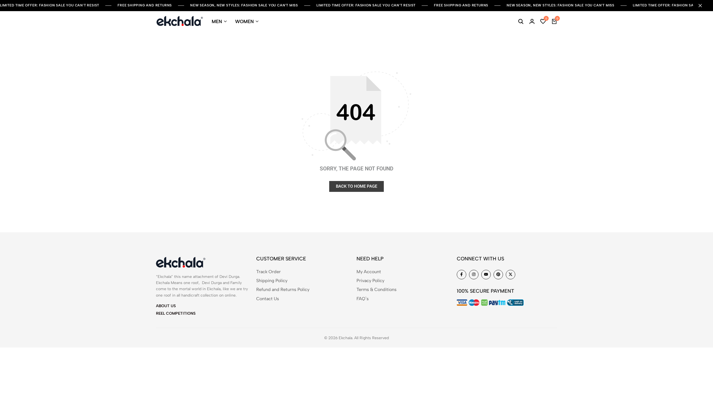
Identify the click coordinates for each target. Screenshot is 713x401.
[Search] (520, 21)
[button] (543, 21)
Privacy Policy (370, 280)
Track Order (268, 272)
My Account (368, 272)
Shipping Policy (271, 280)
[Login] (532, 21)
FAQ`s (362, 299)
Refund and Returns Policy (282, 289)
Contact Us (267, 299)
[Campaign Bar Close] (703, 5)
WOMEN (244, 21)
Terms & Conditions (376, 289)
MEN (217, 21)
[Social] (461, 274)
